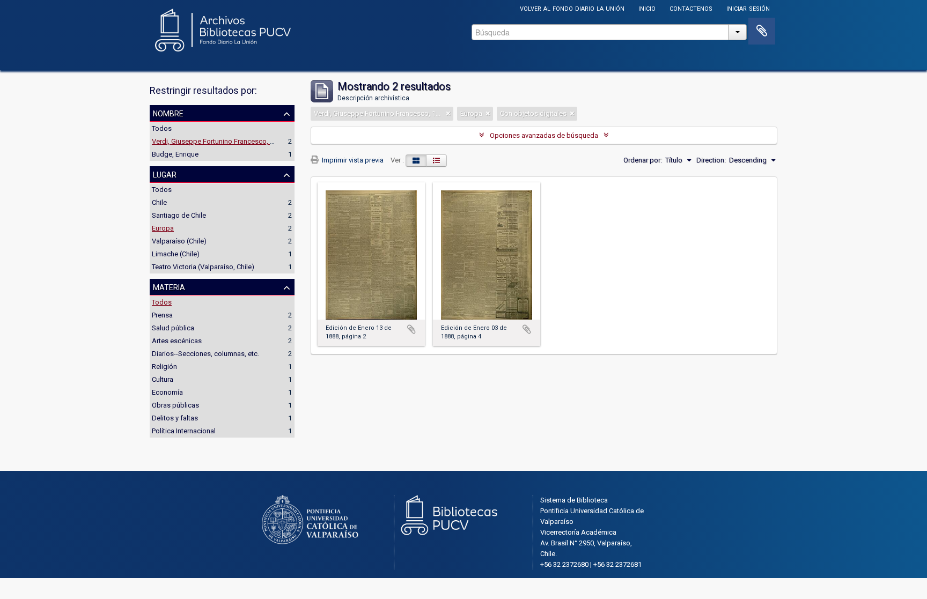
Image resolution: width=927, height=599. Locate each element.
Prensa (162, 315)
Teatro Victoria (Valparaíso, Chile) (203, 267)
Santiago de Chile (179, 215)
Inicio (647, 8)
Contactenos (691, 8)
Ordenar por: (642, 160)
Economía (167, 392)
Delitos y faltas (175, 418)
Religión (164, 367)
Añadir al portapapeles (411, 329)
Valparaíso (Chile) (179, 241)
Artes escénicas (177, 341)
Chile (159, 202)
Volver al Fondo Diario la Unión (572, 8)
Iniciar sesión (748, 8)
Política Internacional (184, 431)
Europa (163, 228)
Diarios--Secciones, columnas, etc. (205, 354)
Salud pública (173, 328)
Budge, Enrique (175, 154)
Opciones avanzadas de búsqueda (544, 135)
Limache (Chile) (176, 254)
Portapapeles (761, 31)
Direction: (711, 160)
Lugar (164, 173)
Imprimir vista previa (352, 160)
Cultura (162, 379)
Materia (169, 286)
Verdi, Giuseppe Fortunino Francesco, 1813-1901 (227, 141)
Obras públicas (175, 405)
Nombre (168, 112)
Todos (162, 128)
